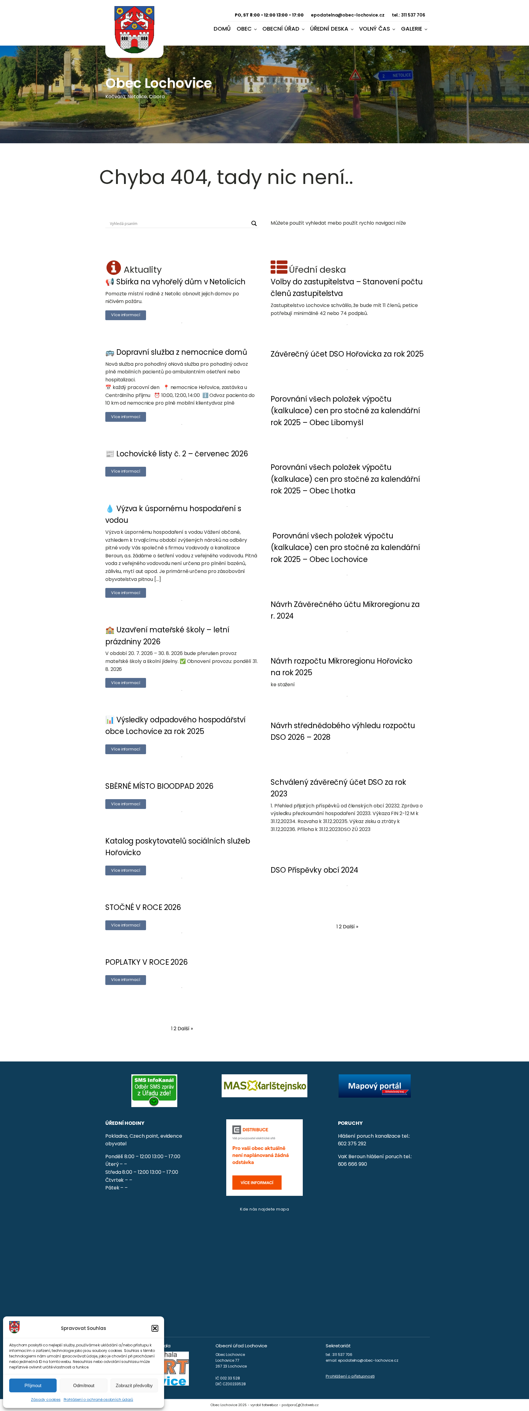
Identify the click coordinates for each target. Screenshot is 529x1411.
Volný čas (374, 28)
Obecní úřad (280, 28)
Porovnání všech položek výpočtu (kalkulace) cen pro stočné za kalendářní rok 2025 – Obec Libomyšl (345, 411)
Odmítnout (83, 1385)
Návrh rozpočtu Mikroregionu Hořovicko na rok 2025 (341, 667)
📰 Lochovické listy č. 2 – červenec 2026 (176, 454)
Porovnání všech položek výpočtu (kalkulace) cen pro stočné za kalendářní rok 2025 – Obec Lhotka (345, 479)
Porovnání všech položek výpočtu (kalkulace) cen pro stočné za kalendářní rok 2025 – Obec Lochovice (345, 547)
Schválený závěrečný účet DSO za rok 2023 (338, 788)
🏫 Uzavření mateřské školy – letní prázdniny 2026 (167, 635)
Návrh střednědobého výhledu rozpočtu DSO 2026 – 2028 (343, 731)
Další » (185, 1028)
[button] (155, 1328)
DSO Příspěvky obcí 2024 (314, 870)
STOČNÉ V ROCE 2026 (143, 907)
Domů (222, 28)
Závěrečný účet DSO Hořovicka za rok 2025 (347, 354)
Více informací (125, 314)
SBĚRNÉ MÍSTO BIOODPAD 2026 (159, 786)
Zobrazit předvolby (134, 1385)
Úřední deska (329, 28)
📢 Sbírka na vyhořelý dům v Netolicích (175, 282)
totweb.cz (270, 1404)
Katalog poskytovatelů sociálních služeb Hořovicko (177, 847)
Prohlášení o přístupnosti (350, 1376)
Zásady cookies (46, 1399)
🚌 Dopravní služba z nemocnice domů (176, 352)
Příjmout (32, 1385)
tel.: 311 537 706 (408, 15)
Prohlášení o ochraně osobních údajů (98, 1399)
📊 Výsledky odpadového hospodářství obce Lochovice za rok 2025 (175, 725)
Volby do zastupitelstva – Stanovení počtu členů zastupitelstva (347, 287)
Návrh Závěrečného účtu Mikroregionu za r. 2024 (345, 610)
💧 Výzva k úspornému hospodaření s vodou (173, 514)
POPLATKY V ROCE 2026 (146, 962)
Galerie (411, 28)
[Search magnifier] (254, 223)
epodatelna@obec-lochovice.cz (347, 15)
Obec (244, 28)
